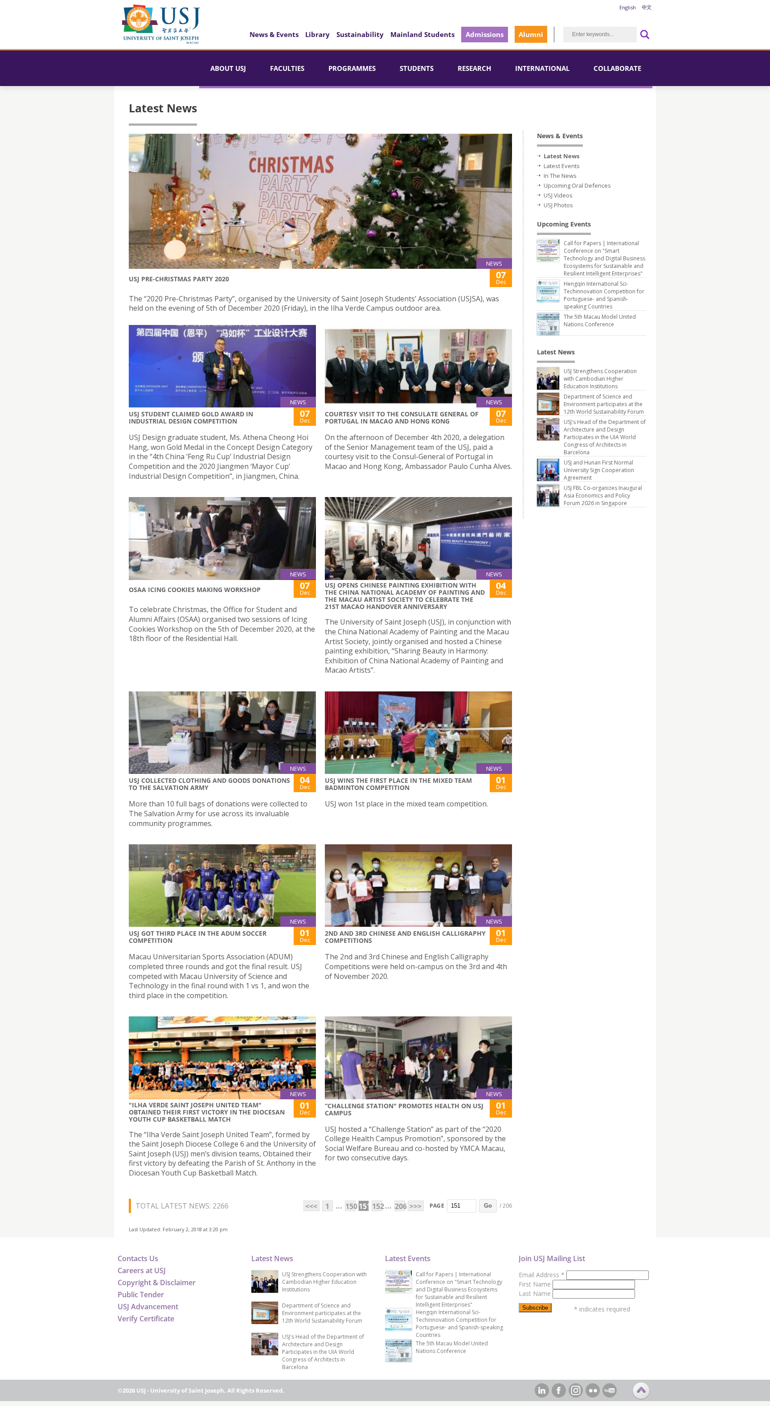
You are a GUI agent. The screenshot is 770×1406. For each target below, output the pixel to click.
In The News (560, 176)
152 (377, 1206)
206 (400, 1206)
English (627, 7)
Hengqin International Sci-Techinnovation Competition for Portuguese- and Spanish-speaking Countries (604, 295)
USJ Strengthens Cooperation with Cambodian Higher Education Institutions (600, 378)
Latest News (561, 156)
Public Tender (141, 1294)
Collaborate (617, 68)
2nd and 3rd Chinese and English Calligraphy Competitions (405, 937)
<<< (311, 1206)
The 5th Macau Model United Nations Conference (600, 320)
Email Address (542, 1274)
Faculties (287, 68)
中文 (646, 7)
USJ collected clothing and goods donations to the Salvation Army (209, 784)
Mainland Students (422, 34)
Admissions (485, 34)
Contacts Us (138, 1258)
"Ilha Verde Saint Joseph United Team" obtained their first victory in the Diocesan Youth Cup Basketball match (207, 1112)
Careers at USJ (142, 1270)
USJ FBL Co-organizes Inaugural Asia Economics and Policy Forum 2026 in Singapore (603, 495)
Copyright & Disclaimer (157, 1282)
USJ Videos (558, 195)
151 (364, 1206)
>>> (416, 1206)
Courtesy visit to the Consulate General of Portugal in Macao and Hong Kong (402, 417)
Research (474, 68)
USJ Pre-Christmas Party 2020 (179, 279)
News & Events (274, 34)
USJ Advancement (148, 1306)
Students (417, 68)
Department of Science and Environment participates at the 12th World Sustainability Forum (604, 404)
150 (350, 1206)
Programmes (352, 68)
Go (488, 1205)
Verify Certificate (146, 1319)
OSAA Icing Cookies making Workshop (195, 589)
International (542, 68)
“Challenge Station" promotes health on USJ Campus (404, 1109)
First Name (536, 1284)
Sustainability (360, 34)
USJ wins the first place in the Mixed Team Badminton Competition (398, 784)
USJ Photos (558, 205)
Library (317, 34)
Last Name (536, 1293)
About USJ (228, 68)
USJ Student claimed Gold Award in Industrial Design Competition (191, 417)
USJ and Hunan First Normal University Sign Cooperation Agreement (599, 470)
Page (437, 1205)
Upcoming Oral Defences (577, 185)
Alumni (531, 34)
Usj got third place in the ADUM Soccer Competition (197, 937)
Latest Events (562, 166)
